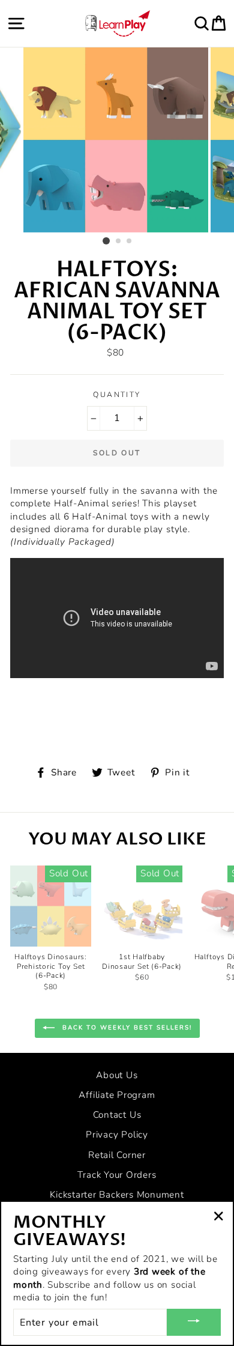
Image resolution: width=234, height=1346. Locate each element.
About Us (116, 1075)
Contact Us (117, 1115)
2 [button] (119, 241)
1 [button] (106, 240)
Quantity (117, 394)
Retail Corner (117, 1155)
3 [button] (130, 241)
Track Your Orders (116, 1175)
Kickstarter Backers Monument (117, 1195)
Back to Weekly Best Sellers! (125, 1027)
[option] (117, 139)
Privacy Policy (117, 1135)
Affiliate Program (117, 1095)
